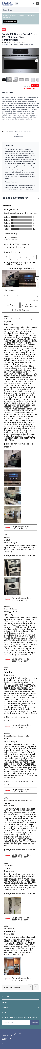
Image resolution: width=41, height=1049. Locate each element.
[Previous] (4, 60)
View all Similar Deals (10, 21)
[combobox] (20, 10)
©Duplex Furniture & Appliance (10, 1034)
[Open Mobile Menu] (37, 3)
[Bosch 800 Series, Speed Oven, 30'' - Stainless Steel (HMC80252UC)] (20, 60)
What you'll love (7, 92)
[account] (34, 4)
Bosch (6, 44)
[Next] (36, 60)
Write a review (21, 42)
